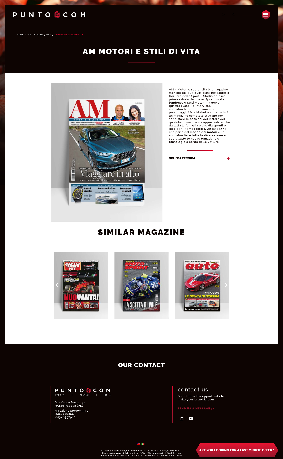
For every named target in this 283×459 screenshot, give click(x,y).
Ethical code (166, 455)
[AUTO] (202, 285)
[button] (237, 450)
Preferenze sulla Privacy (113, 455)
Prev (57, 285)
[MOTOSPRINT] (141, 285)
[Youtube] (191, 419)
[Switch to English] (138, 444)
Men (48, 35)
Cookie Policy (151, 455)
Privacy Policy (135, 455)
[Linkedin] (182, 419)
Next (226, 285)
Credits (178, 455)
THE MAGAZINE (35, 35)
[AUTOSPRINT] (81, 285)
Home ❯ (30, 35)
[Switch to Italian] (143, 444)
